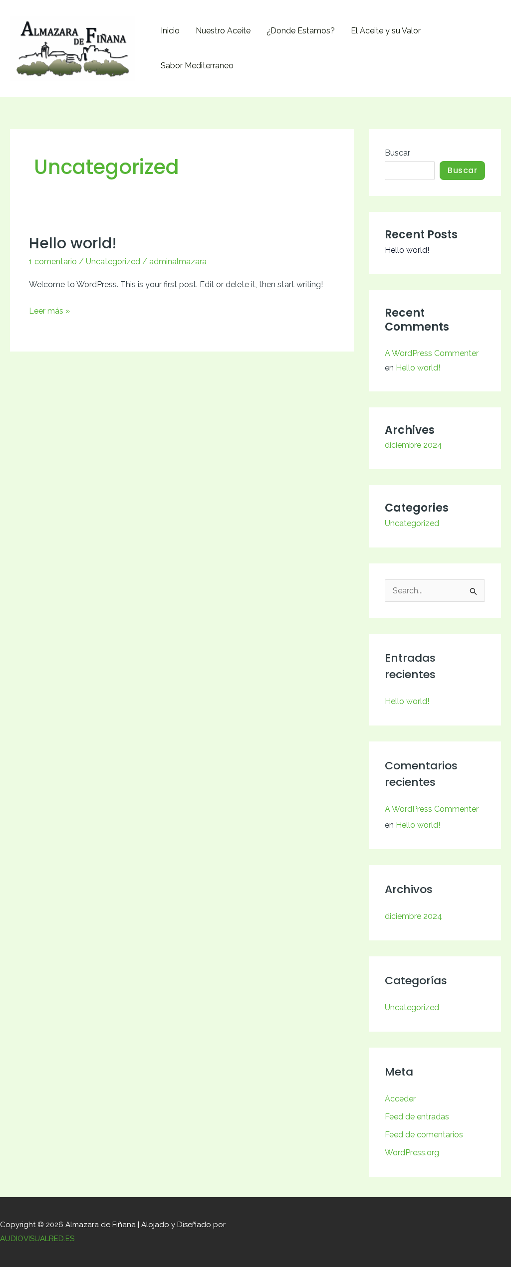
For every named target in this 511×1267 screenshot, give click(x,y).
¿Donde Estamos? (300, 30)
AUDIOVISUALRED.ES (37, 1238)
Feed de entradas (417, 1116)
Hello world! (73, 243)
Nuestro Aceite (223, 30)
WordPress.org (412, 1152)
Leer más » (49, 310)
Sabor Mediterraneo (197, 65)
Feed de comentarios (424, 1134)
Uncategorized (113, 261)
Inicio (170, 30)
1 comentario (53, 261)
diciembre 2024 (413, 445)
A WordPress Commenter (432, 353)
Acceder (400, 1098)
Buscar (397, 153)
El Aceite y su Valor (386, 30)
